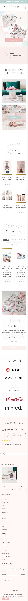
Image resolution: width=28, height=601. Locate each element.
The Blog (4, 521)
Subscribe (23, 574)
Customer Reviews (6, 524)
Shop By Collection (6, 502)
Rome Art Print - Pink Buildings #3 (21, 208)
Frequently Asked (6, 542)
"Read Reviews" (14, 387)
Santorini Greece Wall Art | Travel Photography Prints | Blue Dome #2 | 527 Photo (7, 273)
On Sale (3, 508)
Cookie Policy (5, 550)
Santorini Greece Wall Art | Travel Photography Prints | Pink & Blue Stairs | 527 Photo (21, 273)
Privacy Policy (5, 553)
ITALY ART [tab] (14, 239)
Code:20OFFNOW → (23, 2)
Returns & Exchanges (7, 548)
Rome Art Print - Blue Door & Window (7, 180)
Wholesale (4, 529)
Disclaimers (4, 559)
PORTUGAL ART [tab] (17, 242)
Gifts (3, 505)
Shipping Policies (6, 545)
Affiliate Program (6, 526)
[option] (14, 29)
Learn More (20, 596)
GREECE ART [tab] (6, 239)
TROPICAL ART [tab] (14, 244)
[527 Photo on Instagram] (8, 580)
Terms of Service (6, 556)
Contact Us (4, 539)
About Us (4, 518)
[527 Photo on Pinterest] (5, 580)
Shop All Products (6, 500)
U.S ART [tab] (9, 242)
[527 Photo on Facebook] (2, 580)
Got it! (5, 598)
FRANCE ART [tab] (22, 239)
